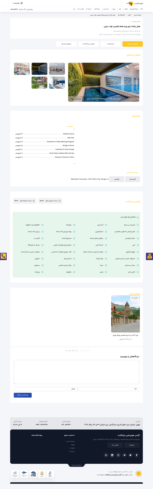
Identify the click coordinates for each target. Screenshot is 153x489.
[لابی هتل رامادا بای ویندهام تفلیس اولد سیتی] (22, 69)
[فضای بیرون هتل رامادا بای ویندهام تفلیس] (39, 83)
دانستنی (106, 9)
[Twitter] (130, 455)
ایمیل (73, 389)
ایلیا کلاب (97, 9)
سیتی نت (110, 472)
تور (120, 9)
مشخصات (110, 44)
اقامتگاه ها (121, 15)
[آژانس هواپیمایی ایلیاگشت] (132, 4)
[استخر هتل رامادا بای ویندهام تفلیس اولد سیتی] (39, 69)
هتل (126, 9)
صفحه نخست (70, 441)
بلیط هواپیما (134, 9)
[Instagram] (118, 455)
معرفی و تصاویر (132, 44)
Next (71, 82)
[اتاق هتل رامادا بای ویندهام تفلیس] (57, 83)
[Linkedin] (112, 455)
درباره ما (88, 9)
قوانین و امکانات (88, 44)
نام (136, 389)
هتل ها (72, 448)
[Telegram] (124, 455)
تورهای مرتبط (66, 44)
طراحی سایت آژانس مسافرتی (124, 472)
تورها (73, 445)
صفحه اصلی (137, 15)
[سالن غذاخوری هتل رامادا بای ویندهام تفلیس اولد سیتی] (57, 69)
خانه (141, 9)
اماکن (129, 15)
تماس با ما (80, 9)
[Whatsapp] (106, 455)
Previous (136, 82)
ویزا (114, 9)
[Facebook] (136, 455)
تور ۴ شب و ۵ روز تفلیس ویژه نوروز (125, 335)
